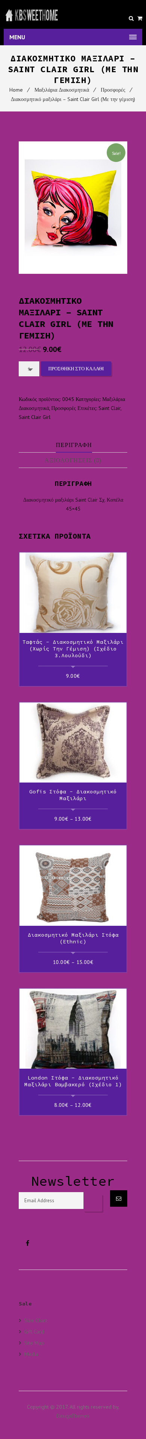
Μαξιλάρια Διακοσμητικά (61, 89)
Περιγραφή (74, 444)
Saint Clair (109, 408)
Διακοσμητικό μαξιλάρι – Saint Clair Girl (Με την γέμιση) (73, 99)
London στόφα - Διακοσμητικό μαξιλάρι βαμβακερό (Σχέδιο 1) (73, 1081)
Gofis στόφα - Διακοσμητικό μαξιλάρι (73, 795)
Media (31, 1354)
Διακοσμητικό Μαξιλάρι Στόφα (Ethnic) (73, 938)
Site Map (34, 1343)
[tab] (74, 445)
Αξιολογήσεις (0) (73, 460)
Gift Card (34, 1331)
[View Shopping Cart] (139, 18)
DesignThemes (73, 1415)
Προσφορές (113, 89)
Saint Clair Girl (35, 417)
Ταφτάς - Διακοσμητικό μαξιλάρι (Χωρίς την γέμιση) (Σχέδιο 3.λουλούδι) (73, 649)
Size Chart (35, 1320)
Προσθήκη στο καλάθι (76, 368)
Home (16, 89)
